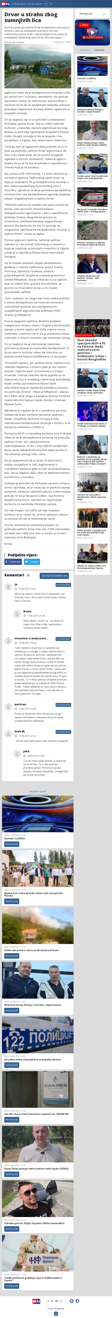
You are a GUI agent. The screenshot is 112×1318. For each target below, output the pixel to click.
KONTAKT (38, 4)
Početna (16, 4)
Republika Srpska (37, 791)
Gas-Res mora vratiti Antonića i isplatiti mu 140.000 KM (36, 1114)
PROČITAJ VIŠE (12, 844)
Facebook (14, 561)
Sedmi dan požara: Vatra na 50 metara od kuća (31, 950)
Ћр (51, 4)
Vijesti (23, 4)
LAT (46, 4)
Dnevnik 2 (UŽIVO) (14, 838)
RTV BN (31, 4)
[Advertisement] (92, 303)
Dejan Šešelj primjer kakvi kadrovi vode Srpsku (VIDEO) (36, 1168)
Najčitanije (99, 49)
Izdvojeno (85, 49)
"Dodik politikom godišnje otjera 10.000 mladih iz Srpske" (33, 1279)
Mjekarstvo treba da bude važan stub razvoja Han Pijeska (33, 894)
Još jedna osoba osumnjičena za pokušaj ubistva (32, 1059)
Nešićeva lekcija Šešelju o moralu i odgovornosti (32, 1004)
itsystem (59, 1308)
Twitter (34, 561)
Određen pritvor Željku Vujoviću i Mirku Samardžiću (34, 1223)
